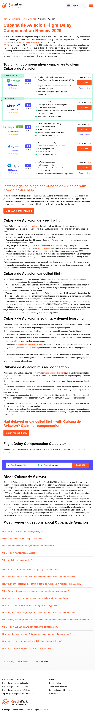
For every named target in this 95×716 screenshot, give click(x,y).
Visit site (84, 83)
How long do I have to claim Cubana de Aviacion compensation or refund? (36, 634)
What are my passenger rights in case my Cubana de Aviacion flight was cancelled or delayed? (46, 620)
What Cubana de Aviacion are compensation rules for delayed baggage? (35, 591)
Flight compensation (19, 19)
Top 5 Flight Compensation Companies (18, 694)
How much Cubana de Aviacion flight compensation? (26, 648)
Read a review (84, 88)
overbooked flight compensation (31, 344)
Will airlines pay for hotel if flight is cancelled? (23, 538)
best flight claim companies (29, 42)
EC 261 (6, 45)
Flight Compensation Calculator (15, 683)
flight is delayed (32, 226)
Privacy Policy (55, 683)
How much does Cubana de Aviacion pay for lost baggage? (29, 605)
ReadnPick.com (15, 5)
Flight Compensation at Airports (15, 687)
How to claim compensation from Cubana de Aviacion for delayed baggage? (37, 598)
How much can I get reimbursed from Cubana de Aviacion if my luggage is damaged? (41, 584)
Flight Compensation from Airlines (16, 690)
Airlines (33, 19)
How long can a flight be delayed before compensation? (28, 546)
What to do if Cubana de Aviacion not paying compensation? (30, 569)
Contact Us (53, 694)
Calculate (80, 465)
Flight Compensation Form (13, 679)
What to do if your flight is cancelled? (19, 553)
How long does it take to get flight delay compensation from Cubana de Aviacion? (39, 577)
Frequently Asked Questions (60, 690)
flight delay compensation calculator (21, 53)
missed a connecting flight (54, 373)
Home (5, 19)
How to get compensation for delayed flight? (22, 531)
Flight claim (15, 661)
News (51, 679)
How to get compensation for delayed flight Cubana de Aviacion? (32, 641)
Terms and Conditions (58, 687)
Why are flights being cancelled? (17, 560)
